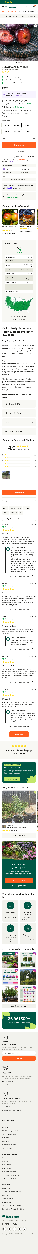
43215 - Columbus (18, 107)
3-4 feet (27, 125)
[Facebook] (14, 1229)
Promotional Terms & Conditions (13, 1209)
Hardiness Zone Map (9, 1171)
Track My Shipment (8, 1107)
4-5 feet (6, 131)
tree (21, 512)
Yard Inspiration (7, 1148)
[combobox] (19, 519)
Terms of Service (8, 1198)
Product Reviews (8, 1141)
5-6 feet (17, 131)
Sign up (19, 1058)
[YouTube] (19, 1229)
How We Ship (6, 1168)
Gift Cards (5, 1138)
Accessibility (6, 1202)
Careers (5, 1127)
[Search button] (26, 7)
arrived (26, 508)
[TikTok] (9, 1229)
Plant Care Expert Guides (10, 1131)
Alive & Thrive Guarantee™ (11, 1191)
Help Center (6, 1165)
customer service (15, 508)
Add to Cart (20, 145)
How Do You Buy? (12, 779)
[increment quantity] (34, 138)
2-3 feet (16, 125)
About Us (5, 1124)
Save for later (20, 151)
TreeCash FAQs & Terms (10, 1175)
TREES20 (11, 161)
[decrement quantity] (4, 138)
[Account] (30, 6)
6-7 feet (27, 131)
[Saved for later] (35, 26)
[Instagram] (4, 1229)
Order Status (6, 1158)
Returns (5, 1195)
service (5, 512)
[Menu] (3, 7)
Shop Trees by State (9, 1134)
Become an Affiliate (9, 1144)
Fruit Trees (22, 11)
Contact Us (6, 1085)
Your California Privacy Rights (12, 1205)
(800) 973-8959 (13, 197)
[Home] (10, 6)
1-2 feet (6, 125)
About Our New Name (9, 1178)
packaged (14, 512)
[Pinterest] (25, 1229)
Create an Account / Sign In (11, 1110)
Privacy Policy (7, 1188)
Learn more (17, 188)
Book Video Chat (19, 881)
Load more (19, 734)
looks (5, 508)
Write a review (19, 492)
